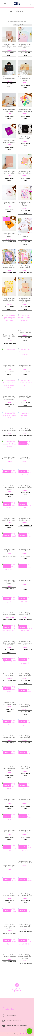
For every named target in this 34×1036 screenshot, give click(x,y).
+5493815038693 (11, 1016)
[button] (29, 1031)
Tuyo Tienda (23, 1034)
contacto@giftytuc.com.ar (14, 1021)
